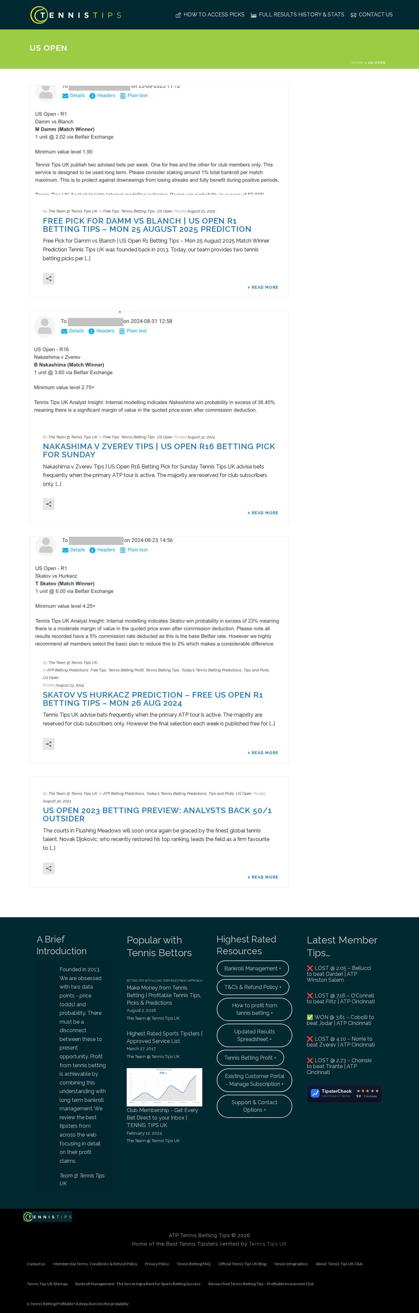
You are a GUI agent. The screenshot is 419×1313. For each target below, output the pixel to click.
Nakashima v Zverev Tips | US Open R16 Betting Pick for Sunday (159, 450)
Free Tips (111, 211)
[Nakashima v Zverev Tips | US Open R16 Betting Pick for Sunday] (159, 365)
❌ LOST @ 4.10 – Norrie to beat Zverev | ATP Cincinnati (341, 1042)
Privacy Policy (157, 1263)
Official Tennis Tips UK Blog (242, 1263)
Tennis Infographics (291, 1263)
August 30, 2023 (57, 801)
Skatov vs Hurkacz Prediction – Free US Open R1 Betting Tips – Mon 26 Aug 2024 (153, 699)
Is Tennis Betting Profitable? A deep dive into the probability (78, 1303)
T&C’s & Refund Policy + (253, 987)
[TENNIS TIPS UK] (47, 1216)
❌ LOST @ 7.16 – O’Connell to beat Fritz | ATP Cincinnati (341, 999)
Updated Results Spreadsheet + (254, 1035)
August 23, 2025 (201, 211)
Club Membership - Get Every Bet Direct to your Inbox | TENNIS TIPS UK (162, 1117)
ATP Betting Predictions (67, 670)
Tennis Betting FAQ (193, 1263)
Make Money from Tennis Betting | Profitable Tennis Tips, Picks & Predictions (164, 995)
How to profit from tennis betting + (254, 1009)
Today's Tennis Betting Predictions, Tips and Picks (225, 670)
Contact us (376, 14)
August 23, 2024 (70, 685)
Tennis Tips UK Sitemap (47, 1283)
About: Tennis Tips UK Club (339, 1263)
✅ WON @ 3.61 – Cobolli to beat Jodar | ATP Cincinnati (340, 1020)
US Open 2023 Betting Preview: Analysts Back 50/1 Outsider (157, 814)
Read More (265, 287)
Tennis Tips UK (268, 1244)
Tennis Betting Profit (126, 670)
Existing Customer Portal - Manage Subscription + (254, 1080)
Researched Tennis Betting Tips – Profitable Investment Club (261, 1283)
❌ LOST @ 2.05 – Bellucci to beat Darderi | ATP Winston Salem (339, 974)
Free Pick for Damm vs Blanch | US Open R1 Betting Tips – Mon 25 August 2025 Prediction (147, 225)
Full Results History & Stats (301, 14)
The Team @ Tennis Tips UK (72, 211)
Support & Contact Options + (254, 1106)
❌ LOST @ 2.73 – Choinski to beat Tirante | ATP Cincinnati (339, 1066)
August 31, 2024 (201, 437)
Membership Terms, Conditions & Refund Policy (95, 1263)
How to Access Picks (214, 14)
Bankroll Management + (252, 968)
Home (357, 62)
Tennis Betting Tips (138, 211)
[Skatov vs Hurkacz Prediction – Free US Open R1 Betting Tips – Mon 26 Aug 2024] (159, 591)
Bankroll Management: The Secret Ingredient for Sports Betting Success (138, 1283)
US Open (165, 211)
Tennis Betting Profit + (250, 1058)
